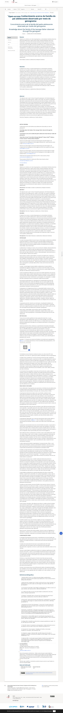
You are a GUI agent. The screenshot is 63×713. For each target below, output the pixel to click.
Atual (19, 9)
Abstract (9, 42)
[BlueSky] (13, 700)
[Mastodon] (14, 700)
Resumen (9, 39)
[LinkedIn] (15, 700)
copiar (52, 12)
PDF (45, 9)
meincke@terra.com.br (24, 148)
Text (8, 44)
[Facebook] (16, 700)
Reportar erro (61, 253)
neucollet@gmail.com (30, 153)
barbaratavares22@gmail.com (26, 157)
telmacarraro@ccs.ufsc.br (28, 143)
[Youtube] (17, 700)
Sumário (9, 9)
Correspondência (23, 162)
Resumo (32, 9)
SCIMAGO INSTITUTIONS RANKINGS (34, 33)
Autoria (23, 33)
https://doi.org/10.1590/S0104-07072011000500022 (39, 12)
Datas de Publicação (11, 50)
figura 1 (34, 420)
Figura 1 (22, 340)
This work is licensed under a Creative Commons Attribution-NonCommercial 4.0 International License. (39, 673)
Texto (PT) (39, 9)
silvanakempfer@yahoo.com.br (26, 160)
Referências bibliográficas (10, 47)
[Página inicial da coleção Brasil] (8, 698)
